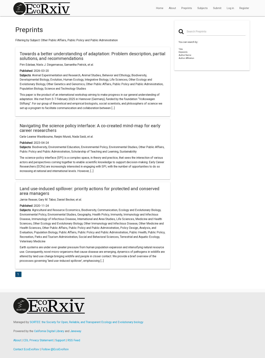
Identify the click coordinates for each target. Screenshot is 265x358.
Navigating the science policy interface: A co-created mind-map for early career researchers (90, 128)
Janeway (75, 331)
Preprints (186, 8)
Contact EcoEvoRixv (26, 349)
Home (159, 8)
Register (244, 8)
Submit (217, 8)
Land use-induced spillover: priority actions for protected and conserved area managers (89, 191)
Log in (230, 8)
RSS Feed (73, 340)
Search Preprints (196, 31)
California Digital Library (49, 331)
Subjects (202, 8)
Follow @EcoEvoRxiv (55, 349)
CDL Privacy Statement (38, 340)
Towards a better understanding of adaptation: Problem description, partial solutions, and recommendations (92, 56)
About (172, 8)
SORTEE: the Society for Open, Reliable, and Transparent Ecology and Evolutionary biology (86, 322)
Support (60, 340)
